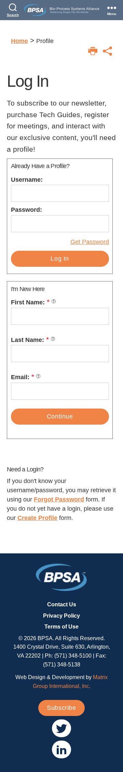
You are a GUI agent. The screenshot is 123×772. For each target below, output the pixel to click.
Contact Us (61, 604)
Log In (60, 258)
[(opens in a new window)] (61, 728)
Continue (60, 416)
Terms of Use (61, 627)
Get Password (89, 241)
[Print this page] (92, 51)
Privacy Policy (61, 616)
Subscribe (61, 707)
